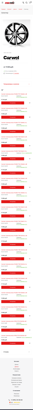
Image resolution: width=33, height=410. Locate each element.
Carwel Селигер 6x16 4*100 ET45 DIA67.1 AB (14, 207)
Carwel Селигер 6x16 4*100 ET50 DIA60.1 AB (14, 278)
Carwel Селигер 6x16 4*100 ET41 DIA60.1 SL (14, 193)
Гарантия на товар (16, 382)
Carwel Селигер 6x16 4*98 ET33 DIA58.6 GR (13, 335)
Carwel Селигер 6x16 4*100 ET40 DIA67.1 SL (14, 151)
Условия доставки (16, 380)
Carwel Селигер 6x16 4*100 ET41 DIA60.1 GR (14, 178)
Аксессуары (16, 369)
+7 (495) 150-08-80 (16, 400)
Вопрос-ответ (16, 384)
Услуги (16, 371)
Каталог (16, 361)
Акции (16, 386)
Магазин (16, 393)
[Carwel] (15, 58)
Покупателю (16, 375)
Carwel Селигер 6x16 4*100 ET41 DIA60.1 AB (14, 164)
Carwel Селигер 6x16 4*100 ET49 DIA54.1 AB (14, 235)
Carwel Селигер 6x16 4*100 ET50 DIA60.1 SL (14, 307)
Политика (16, 396)
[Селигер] (16, 33)
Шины (16, 364)
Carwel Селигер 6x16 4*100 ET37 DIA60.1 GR (14, 108)
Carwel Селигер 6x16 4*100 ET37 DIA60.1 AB (14, 94)
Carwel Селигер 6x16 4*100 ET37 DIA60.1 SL (14, 122)
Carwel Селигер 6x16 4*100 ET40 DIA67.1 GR (14, 137)
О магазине (16, 390)
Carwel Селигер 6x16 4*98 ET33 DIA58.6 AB (13, 321)
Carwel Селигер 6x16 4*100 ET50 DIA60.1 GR (14, 292)
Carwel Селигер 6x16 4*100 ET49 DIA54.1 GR (14, 250)
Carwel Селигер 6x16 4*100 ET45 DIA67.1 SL (14, 221)
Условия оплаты (16, 378)
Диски (16, 366)
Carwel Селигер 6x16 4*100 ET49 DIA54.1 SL (14, 264)
